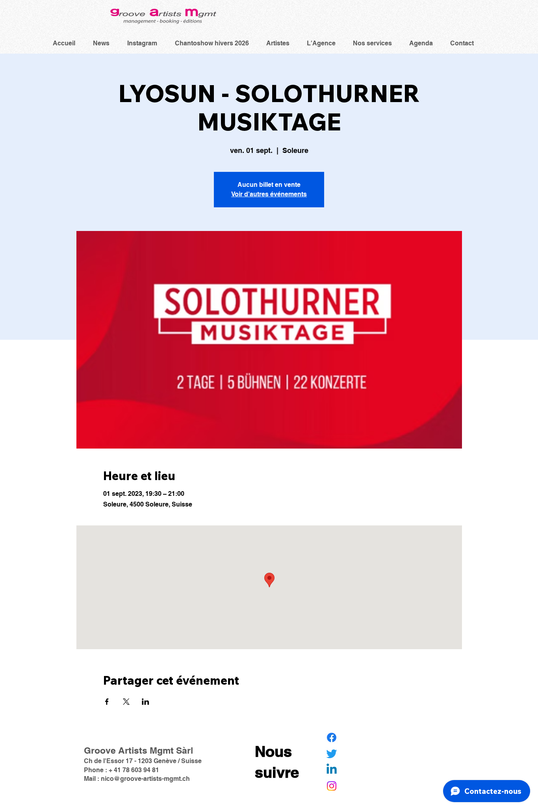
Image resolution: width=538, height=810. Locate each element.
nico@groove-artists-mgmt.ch (145, 778)
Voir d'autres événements (269, 194)
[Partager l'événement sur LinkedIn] (145, 701)
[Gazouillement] (331, 753)
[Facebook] (331, 737)
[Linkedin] (331, 769)
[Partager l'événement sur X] (126, 701)
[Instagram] (331, 786)
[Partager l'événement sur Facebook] (107, 701)
